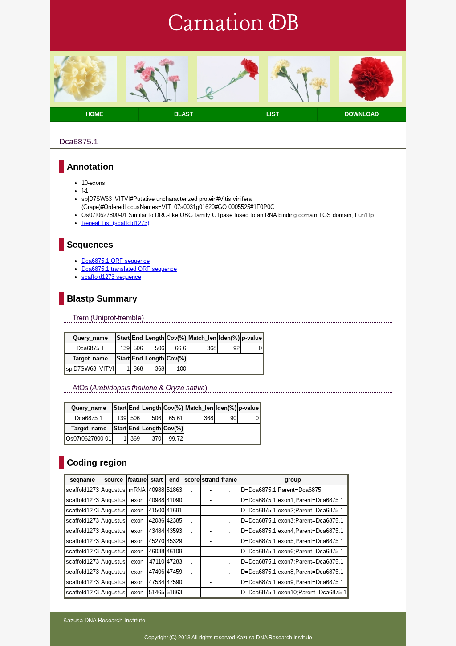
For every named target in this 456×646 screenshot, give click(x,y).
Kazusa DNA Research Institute (104, 620)
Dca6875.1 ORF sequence (115, 261)
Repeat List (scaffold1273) (115, 223)
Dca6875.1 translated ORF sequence (129, 269)
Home (94, 114)
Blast (183, 114)
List (272, 114)
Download (362, 114)
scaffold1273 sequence (111, 277)
